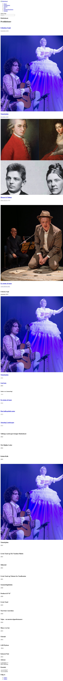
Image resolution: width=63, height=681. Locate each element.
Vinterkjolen (4, 114)
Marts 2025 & (4, 200)
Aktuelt (5, 6)
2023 (2, 414)
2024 (2, 403)
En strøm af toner (6, 283)
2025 (2, 377)
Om (5, 8)
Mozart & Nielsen (6, 197)
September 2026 (5, 31)
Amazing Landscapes (7, 422)
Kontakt (6, 11)
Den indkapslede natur (8, 411)
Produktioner (7, 5)
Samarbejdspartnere (8, 9)
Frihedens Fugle (6, 28)
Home (5, 4)
